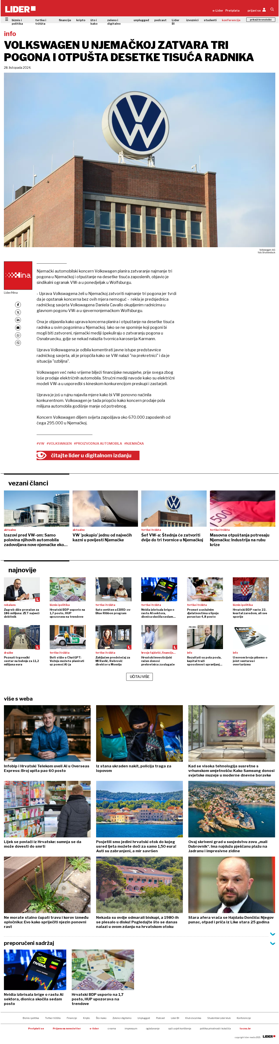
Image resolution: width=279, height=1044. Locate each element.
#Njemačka (134, 444)
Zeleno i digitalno (121, 1018)
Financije (72, 1018)
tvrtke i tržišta (40, 21)
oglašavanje (153, 1028)
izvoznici (192, 20)
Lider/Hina (11, 292)
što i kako (93, 21)
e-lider (94, 1028)
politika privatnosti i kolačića (215, 1028)
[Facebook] (18, 305)
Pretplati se (36, 1028)
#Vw (40, 444)
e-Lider (218, 10)
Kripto (86, 1018)
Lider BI (175, 21)
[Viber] (18, 343)
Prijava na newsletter (67, 1028)
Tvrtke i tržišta (53, 1018)
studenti (210, 20)
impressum (131, 1028)
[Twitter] (18, 312)
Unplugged (144, 1018)
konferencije (231, 20)
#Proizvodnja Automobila (98, 444)
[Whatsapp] (18, 335)
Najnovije (22, 570)
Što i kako (101, 1018)
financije (65, 20)
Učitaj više (140, 677)
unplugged (141, 20)
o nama (112, 1028)
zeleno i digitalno (114, 21)
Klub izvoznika (193, 1018)
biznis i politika (17, 21)
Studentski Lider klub (219, 1018)
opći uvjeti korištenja (179, 1028)
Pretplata (232, 10)
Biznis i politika (31, 1018)
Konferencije (244, 1018)
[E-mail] (18, 328)
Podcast (160, 1018)
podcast (160, 20)
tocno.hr (245, 1028)
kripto (80, 20)
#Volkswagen (59, 444)
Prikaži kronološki (261, 19)
